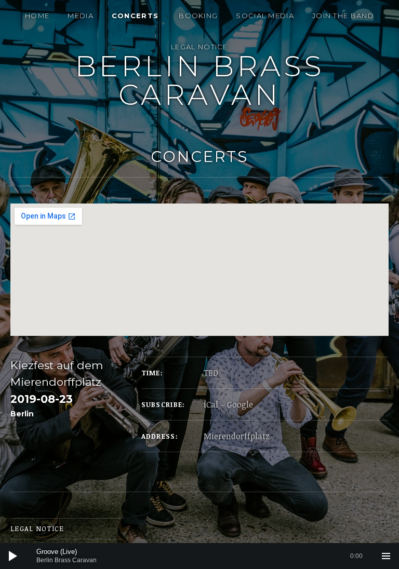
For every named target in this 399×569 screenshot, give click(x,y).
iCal (211, 404)
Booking (198, 15)
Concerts (135, 15)
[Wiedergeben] (13, 556)
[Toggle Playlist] (386, 556)
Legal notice (199, 47)
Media (81, 15)
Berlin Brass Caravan (200, 80)
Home (37, 15)
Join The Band (343, 15)
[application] (199, 556)
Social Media (265, 15)
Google (240, 404)
